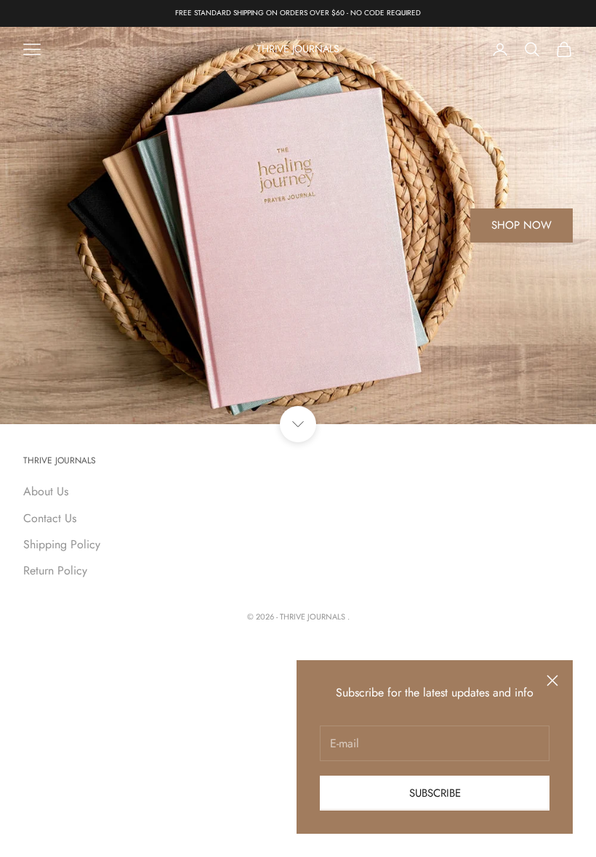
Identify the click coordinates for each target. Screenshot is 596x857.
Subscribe (435, 793)
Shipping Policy (61, 544)
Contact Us (49, 518)
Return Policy (55, 570)
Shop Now (521, 225)
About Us (45, 491)
